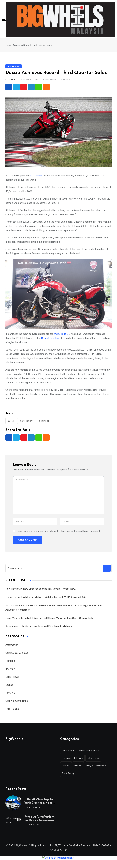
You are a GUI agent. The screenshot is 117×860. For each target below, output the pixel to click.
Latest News (12, 676)
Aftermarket (11, 644)
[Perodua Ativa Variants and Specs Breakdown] (13, 820)
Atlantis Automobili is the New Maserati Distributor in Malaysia (38, 626)
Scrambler (44, 421)
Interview (10, 668)
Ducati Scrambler (50, 338)
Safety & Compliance (16, 700)
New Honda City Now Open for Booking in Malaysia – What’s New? (40, 588)
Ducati (11, 421)
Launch (9, 684)
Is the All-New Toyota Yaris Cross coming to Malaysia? (38, 803)
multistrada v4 (27, 421)
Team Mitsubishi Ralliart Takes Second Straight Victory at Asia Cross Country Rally (49, 618)
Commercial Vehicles (16, 653)
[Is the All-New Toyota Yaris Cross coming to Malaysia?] (13, 803)
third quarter (35, 175)
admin (11, 79)
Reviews (10, 692)
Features (10, 660)
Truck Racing (12, 708)
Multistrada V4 (61, 333)
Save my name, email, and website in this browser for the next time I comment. (58, 531)
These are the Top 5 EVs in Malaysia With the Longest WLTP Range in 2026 (45, 597)
